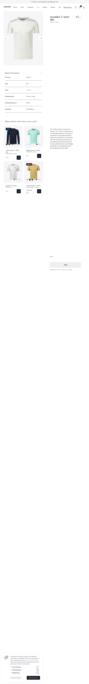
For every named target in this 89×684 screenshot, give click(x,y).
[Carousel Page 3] (16, 144)
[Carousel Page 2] (14, 144)
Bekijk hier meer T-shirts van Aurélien (61, 270)
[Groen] (27, 144)
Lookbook (30, 7)
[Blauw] (7, 144)
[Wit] (7, 180)
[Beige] (35, 144)
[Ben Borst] (7, 6)
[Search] (75, 7)
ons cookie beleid (31, 660)
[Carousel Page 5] (19, 144)
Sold (65, 265)
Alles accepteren (33, 678)
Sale (38, 7)
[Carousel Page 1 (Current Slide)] (12, 144)
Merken (45, 7)
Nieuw (15, 7)
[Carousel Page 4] (17, 144)
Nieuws (53, 7)
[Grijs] (32, 144)
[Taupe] (9, 144)
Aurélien (28, 90)
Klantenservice (68, 7)
